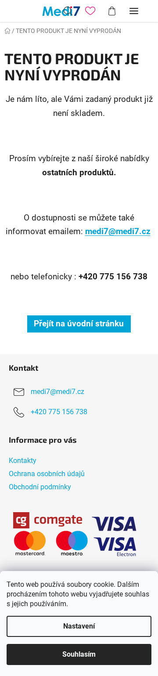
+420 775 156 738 (59, 412)
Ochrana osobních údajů (47, 474)
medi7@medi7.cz (118, 231)
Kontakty (22, 460)
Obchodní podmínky (40, 487)
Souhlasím (79, 654)
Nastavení (79, 626)
